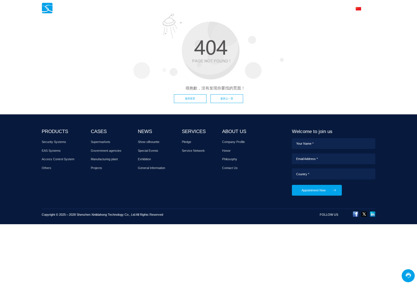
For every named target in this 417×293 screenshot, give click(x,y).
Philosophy (229, 159)
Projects (96, 168)
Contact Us (230, 168)
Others (46, 168)
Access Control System (58, 159)
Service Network (193, 150)
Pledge (186, 142)
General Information (151, 168)
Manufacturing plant (104, 159)
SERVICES (249, 8)
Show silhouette (148, 142)
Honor (226, 150)
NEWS (224, 8)
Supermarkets (100, 142)
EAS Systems (51, 150)
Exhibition (144, 159)
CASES (202, 8)
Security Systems (54, 142)
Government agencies (106, 150)
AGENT (275, 8)
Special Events (148, 150)
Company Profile (233, 142)
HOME (150, 8)
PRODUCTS (176, 8)
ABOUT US (300, 8)
